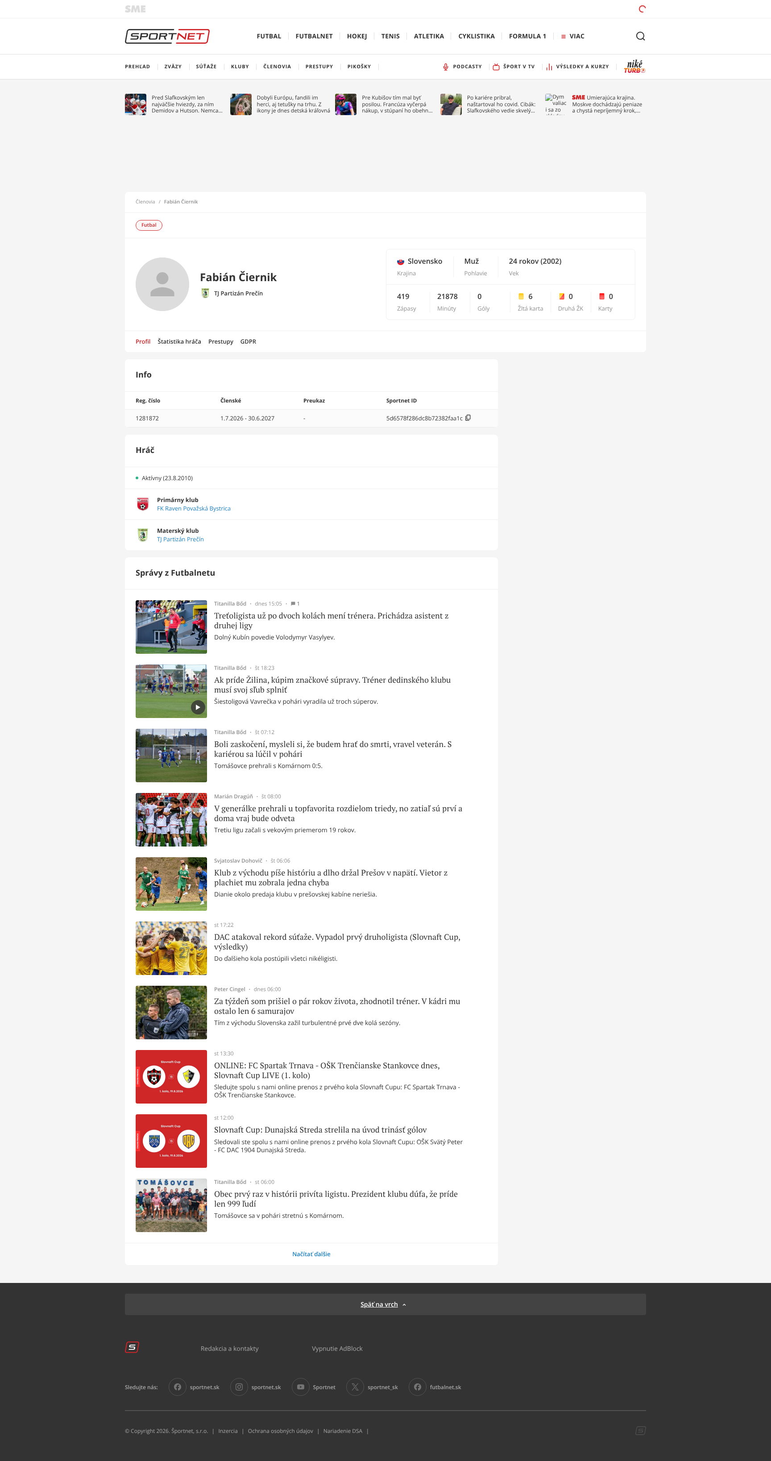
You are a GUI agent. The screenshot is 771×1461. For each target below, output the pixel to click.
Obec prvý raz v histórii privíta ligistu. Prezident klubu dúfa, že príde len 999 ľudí (336, 1198)
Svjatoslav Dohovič (238, 860)
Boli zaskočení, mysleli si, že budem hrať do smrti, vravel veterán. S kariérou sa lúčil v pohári (333, 749)
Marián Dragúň (233, 796)
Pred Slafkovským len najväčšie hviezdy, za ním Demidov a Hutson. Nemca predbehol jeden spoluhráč (185, 104)
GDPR (248, 341)
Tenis (390, 36)
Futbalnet (314, 36)
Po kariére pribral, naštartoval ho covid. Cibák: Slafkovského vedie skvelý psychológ (501, 104)
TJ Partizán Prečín (238, 293)
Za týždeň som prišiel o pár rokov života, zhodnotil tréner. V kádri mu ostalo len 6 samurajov (337, 1006)
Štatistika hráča (179, 341)
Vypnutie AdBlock (337, 1348)
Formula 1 (528, 36)
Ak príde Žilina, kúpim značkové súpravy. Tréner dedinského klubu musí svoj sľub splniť (332, 684)
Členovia (145, 202)
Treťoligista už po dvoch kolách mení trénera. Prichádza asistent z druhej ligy (331, 620)
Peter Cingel (229, 989)
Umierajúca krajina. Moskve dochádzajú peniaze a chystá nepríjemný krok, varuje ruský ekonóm (607, 104)
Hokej (357, 36)
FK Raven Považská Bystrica (194, 508)
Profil (143, 341)
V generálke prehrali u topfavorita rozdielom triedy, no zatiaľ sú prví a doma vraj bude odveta (338, 813)
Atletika (429, 36)
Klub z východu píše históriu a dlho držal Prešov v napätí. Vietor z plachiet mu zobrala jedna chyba (331, 877)
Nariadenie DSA (343, 1431)
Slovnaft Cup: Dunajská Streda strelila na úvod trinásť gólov (320, 1130)
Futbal (269, 36)
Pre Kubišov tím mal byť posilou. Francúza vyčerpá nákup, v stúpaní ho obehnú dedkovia (396, 104)
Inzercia (227, 1431)
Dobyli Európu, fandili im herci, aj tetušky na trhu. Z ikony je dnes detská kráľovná (294, 104)
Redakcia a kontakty (230, 1348)
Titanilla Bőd (230, 603)
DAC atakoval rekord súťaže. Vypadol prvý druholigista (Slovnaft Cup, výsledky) (337, 941)
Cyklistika (476, 36)
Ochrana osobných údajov (280, 1431)
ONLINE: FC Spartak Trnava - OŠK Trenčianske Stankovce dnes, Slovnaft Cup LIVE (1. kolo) (326, 1070)
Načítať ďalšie (311, 1254)
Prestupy (220, 341)
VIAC (577, 36)
